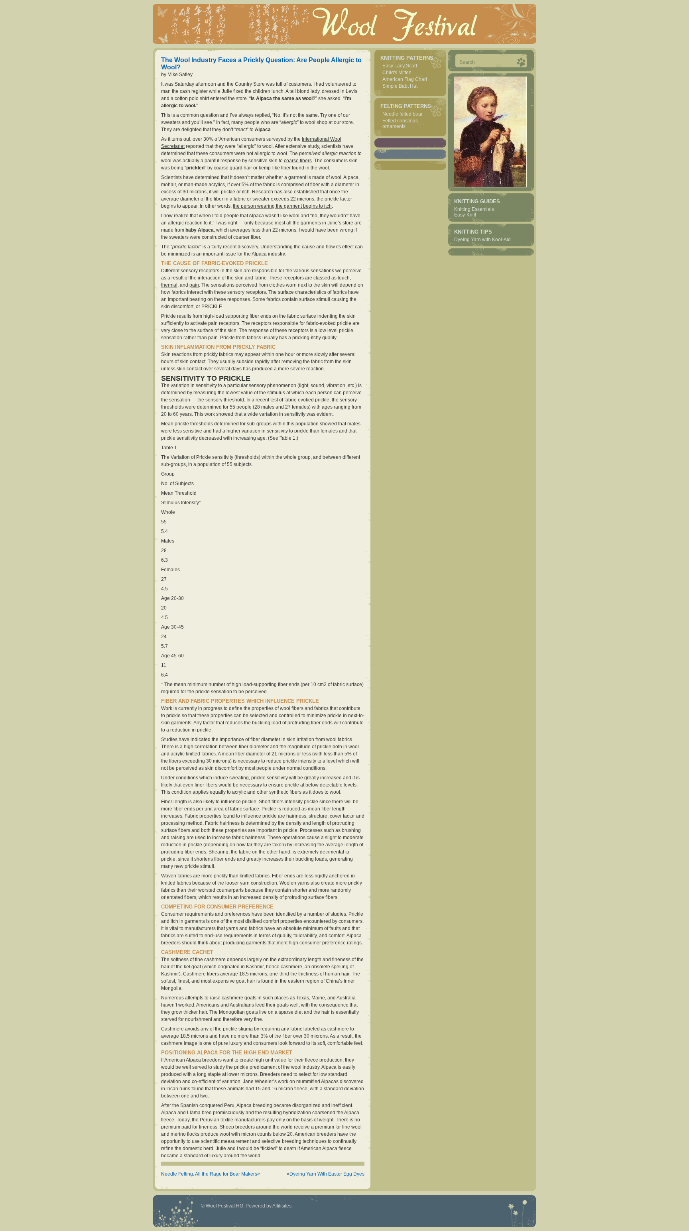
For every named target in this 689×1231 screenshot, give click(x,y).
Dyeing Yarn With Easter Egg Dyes (326, 1174)
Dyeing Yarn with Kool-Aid (482, 239)
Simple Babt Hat (399, 86)
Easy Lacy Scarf (399, 66)
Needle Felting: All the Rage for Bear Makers (209, 1174)
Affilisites (281, 1206)
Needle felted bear (402, 114)
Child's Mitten (396, 72)
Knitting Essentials (474, 209)
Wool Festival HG (224, 1206)
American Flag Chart (404, 79)
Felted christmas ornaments (400, 123)
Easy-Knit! (465, 215)
